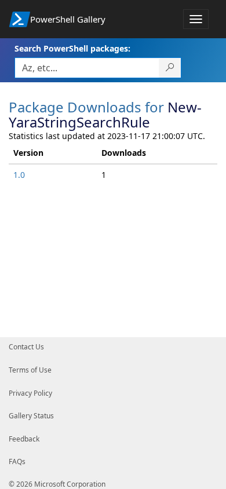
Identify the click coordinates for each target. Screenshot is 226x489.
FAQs (17, 461)
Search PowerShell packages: (72, 48)
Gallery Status (31, 416)
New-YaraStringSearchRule (105, 114)
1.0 (19, 174)
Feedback (24, 439)
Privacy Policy (30, 393)
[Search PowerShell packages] (170, 67)
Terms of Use (30, 370)
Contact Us (26, 347)
